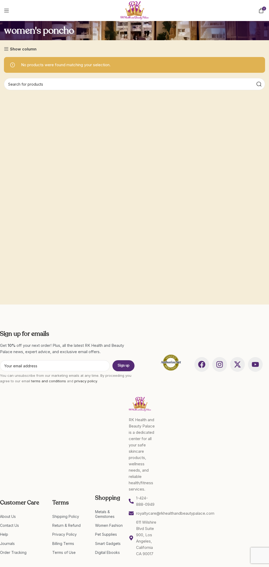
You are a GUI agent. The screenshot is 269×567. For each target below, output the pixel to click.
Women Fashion (109, 525)
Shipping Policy (65, 516)
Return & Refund (66, 525)
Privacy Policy (64, 534)
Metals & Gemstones (105, 514)
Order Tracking (13, 552)
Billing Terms (63, 543)
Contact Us (9, 525)
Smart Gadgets (108, 543)
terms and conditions (48, 381)
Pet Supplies (106, 534)
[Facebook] (201, 364)
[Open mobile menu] (6, 10)
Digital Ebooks (107, 552)
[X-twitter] (237, 364)
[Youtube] (255, 364)
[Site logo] (134, 10)
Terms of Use (64, 552)
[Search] (259, 84)
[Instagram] (219, 364)
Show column (23, 49)
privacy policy (85, 381)
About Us (8, 516)
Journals (7, 543)
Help (4, 534)
